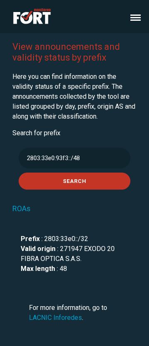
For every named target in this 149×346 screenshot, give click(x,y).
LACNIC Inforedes (55, 318)
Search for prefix (36, 133)
